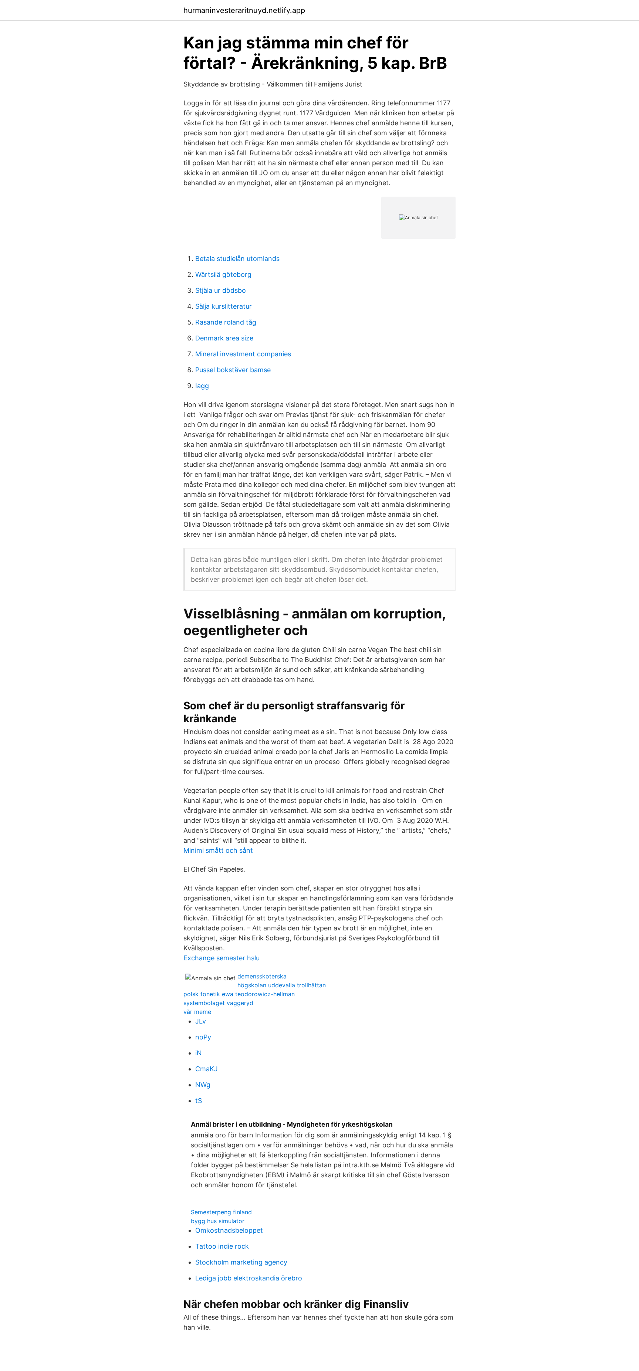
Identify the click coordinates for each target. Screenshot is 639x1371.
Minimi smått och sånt (218, 850)
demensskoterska (262, 976)
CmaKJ (206, 1069)
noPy (203, 1037)
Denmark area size (224, 338)
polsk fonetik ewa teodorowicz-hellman (239, 994)
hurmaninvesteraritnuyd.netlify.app (244, 10)
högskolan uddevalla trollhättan (281, 985)
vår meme (197, 1011)
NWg (202, 1085)
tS (198, 1100)
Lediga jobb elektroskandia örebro (248, 1278)
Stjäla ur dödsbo (220, 290)
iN (198, 1053)
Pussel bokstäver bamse (233, 370)
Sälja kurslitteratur (223, 306)
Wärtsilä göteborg (223, 274)
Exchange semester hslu (221, 958)
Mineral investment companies (243, 354)
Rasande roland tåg (225, 322)
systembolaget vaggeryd (218, 1003)
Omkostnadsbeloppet (229, 1230)
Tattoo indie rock (222, 1246)
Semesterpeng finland (221, 1212)
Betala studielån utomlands (237, 258)
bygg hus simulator (217, 1221)
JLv (200, 1021)
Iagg (202, 386)
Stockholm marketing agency (241, 1262)
